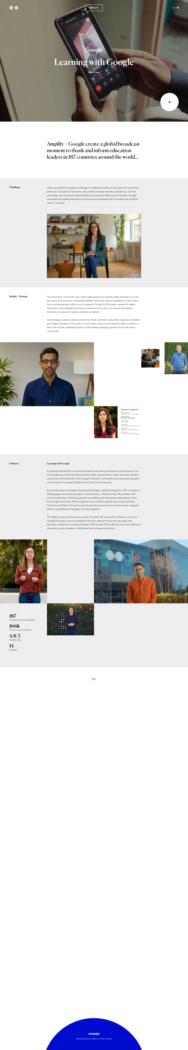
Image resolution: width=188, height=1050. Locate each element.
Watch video (94, 72)
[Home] (94, 7)
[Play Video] (169, 102)
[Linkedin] (11, 8)
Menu (174, 8)
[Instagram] (16, 8)
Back (94, 678)
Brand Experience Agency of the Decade (94, 1039)
